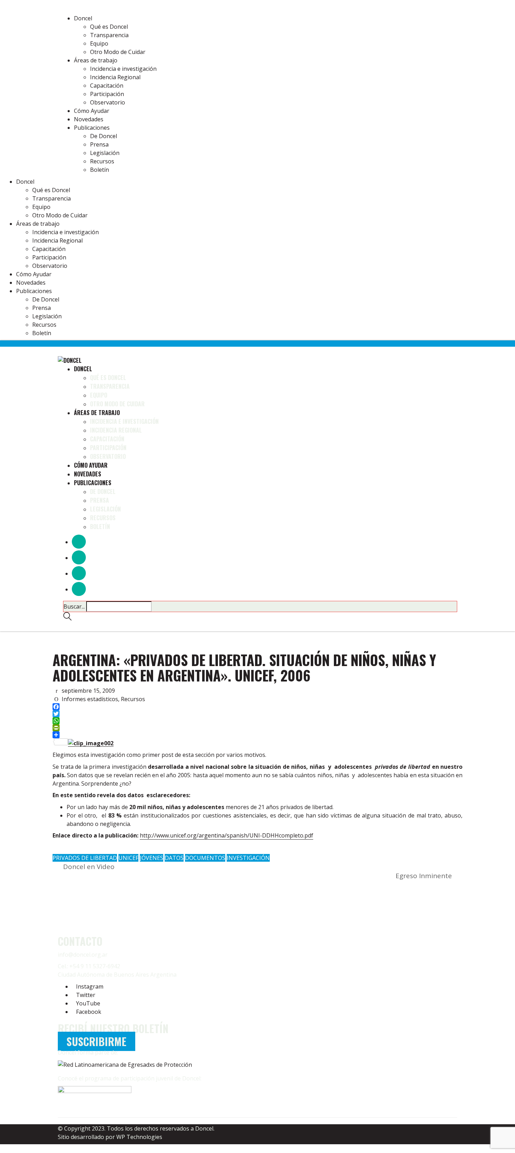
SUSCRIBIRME (96, 1041)
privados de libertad (85, 858)
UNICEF (128, 858)
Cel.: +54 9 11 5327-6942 (89, 966)
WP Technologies (139, 1137)
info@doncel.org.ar (83, 954)
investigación (248, 858)
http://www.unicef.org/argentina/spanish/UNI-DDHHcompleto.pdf (226, 835)
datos (174, 858)
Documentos (205, 858)
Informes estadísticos (90, 699)
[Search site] (67, 618)
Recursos (133, 699)
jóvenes (151, 858)
